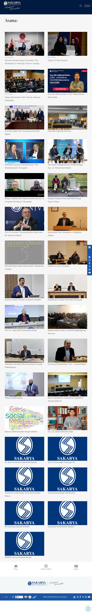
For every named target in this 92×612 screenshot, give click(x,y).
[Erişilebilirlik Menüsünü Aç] (88, 608)
